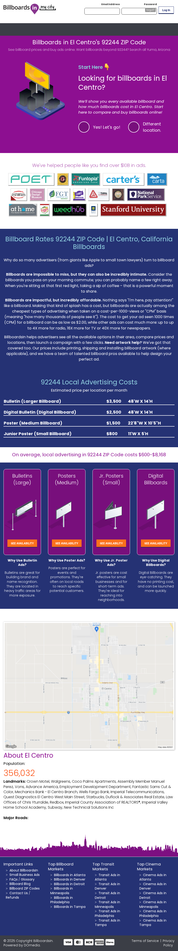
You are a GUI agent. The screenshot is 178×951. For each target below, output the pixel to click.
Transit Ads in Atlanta (107, 877)
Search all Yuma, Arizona (150, 49)
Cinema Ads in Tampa (152, 922)
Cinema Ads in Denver (152, 886)
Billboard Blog (20, 883)
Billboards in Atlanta (70, 875)
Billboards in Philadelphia (61, 900)
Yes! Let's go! (106, 127)
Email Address (110, 4)
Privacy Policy (169, 943)
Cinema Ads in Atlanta (152, 877)
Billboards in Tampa (70, 906)
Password (150, 4)
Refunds (12, 897)
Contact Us (19, 893)
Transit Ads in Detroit (107, 895)
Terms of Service (145, 940)
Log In (166, 10)
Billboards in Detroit (69, 884)
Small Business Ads (25, 874)
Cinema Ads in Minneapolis (152, 904)
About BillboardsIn (24, 870)
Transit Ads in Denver (107, 886)
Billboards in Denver (69, 879)
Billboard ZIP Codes (25, 888)
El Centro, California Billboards (123, 243)
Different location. (152, 127)
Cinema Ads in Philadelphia (152, 913)
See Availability (22, 543)
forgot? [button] (150, 10)
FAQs (14, 879)
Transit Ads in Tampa (107, 922)
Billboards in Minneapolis (61, 890)
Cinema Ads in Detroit (152, 895)
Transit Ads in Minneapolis (107, 904)
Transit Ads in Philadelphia (107, 913)
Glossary (28, 879)
